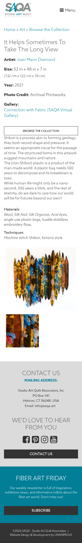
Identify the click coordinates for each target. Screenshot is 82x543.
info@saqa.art (45, 406)
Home (9, 29)
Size (8, 69)
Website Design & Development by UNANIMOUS (41, 535)
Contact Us (41, 454)
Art (22, 29)
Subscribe (41, 510)
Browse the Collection (49, 29)
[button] (41, 309)
